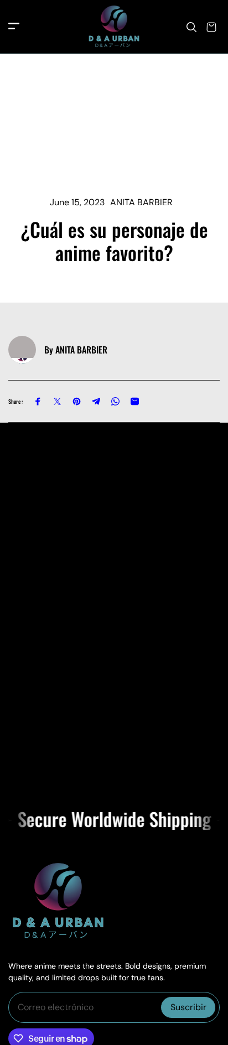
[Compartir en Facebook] (38, 401)
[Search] (191, 27)
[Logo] (114, 27)
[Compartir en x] (57, 401)
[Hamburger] (13, 26)
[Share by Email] (134, 401)
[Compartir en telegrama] (96, 401)
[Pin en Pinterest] (76, 401)
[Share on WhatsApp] (115, 401)
